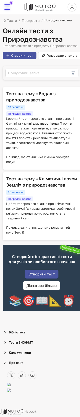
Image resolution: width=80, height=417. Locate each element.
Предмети (31, 20)
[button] (40, 332)
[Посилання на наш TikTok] (22, 375)
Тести (11, 20)
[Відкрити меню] (7, 7)
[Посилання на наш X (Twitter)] (11, 375)
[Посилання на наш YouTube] (32, 375)
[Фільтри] (73, 73)
